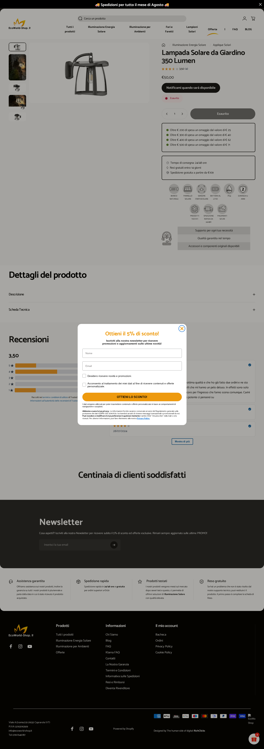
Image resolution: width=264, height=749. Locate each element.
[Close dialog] (182, 328)
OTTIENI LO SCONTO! (132, 397)
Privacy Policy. (143, 418)
